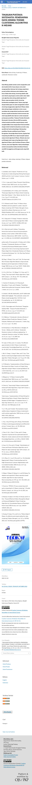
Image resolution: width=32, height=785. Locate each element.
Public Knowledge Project (11, 755)
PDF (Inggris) (7, 569)
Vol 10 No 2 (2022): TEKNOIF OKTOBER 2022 (14, 7)
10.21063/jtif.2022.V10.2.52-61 (12, 649)
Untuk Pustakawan (7, 669)
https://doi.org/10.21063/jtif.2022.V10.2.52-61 (17, 68)
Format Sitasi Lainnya (8, 653)
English (5, 680)
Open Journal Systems (9, 732)
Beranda (4, 6)
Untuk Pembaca (7, 664)
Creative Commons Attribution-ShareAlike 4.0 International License (15, 765)
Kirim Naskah (7, 712)
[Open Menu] (2, 2)
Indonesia (5, 682)
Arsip (9, 6)
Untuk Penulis (6, 666)
